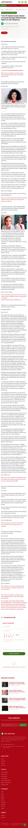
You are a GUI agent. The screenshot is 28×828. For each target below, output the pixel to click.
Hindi (2, 793)
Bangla (2, 797)
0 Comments (5, 29)
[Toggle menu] (25, 2)
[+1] (18, 635)
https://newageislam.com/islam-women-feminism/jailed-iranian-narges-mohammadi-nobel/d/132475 (12, 74)
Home (2, 9)
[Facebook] (2, 751)
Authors (3, 763)
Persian (3, 806)
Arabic (2, 795)
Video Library (4, 774)
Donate (3, 815)
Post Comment (15, 653)
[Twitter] (5, 751)
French (2, 808)
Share (5, 32)
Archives (3, 765)
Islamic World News (5, 780)
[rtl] (14, 635)
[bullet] (6, 636)
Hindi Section (4, 778)
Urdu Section (4, 776)
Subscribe (23, 725)
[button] (11, 635)
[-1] (16, 635)
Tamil (2, 800)
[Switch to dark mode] (22, 2)
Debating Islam (4, 784)
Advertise (3, 817)
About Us (3, 761)
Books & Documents (6, 782)
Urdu (2, 791)
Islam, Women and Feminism (10, 9)
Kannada (3, 804)
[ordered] (4, 636)
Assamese (3, 802)
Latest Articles (4, 772)
